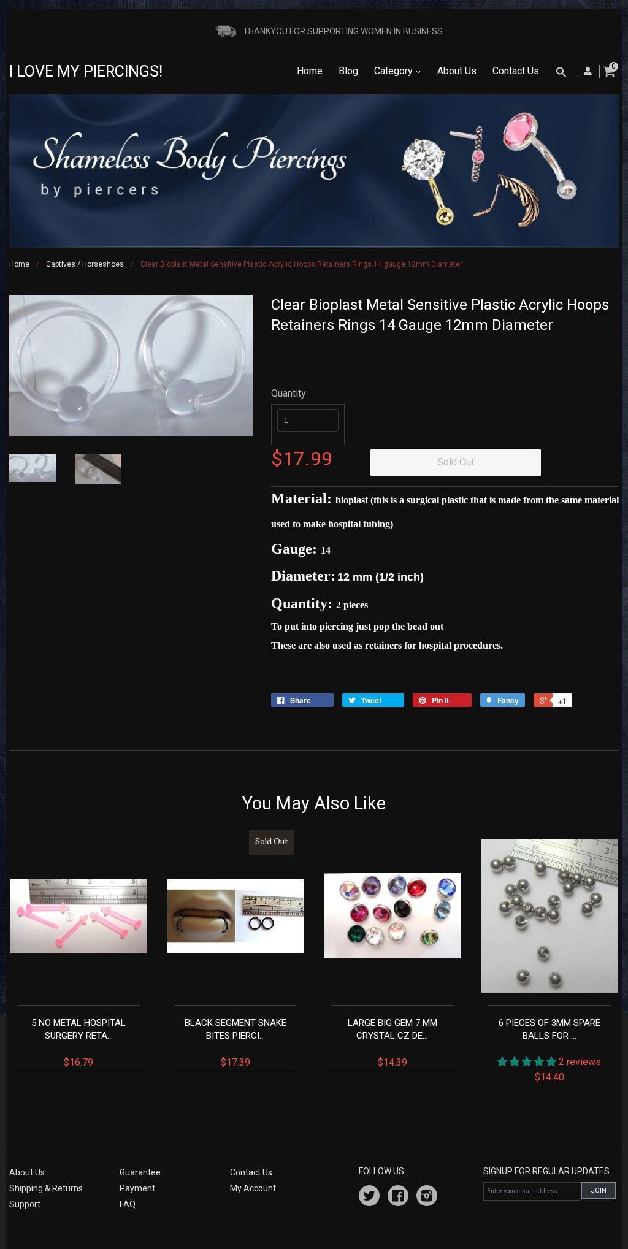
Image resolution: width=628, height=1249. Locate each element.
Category (394, 71)
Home (310, 71)
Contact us (251, 1172)
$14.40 (550, 1049)
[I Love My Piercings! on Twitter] (369, 1197)
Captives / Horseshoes (85, 264)
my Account (253, 1188)
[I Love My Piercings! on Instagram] (426, 1197)
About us (27, 1172)
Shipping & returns (46, 1188)
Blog (348, 71)
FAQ (128, 1204)
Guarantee (140, 1172)
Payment (137, 1188)
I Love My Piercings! (86, 71)
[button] (528, 1062)
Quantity (288, 393)
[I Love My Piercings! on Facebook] (398, 1197)
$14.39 (392, 1042)
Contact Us (515, 71)
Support (24, 1204)
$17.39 (236, 952)
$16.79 (78, 1042)
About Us (457, 71)
